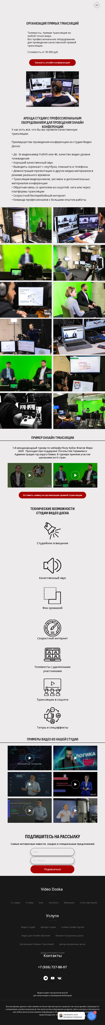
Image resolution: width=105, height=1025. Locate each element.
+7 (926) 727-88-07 (52, 967)
